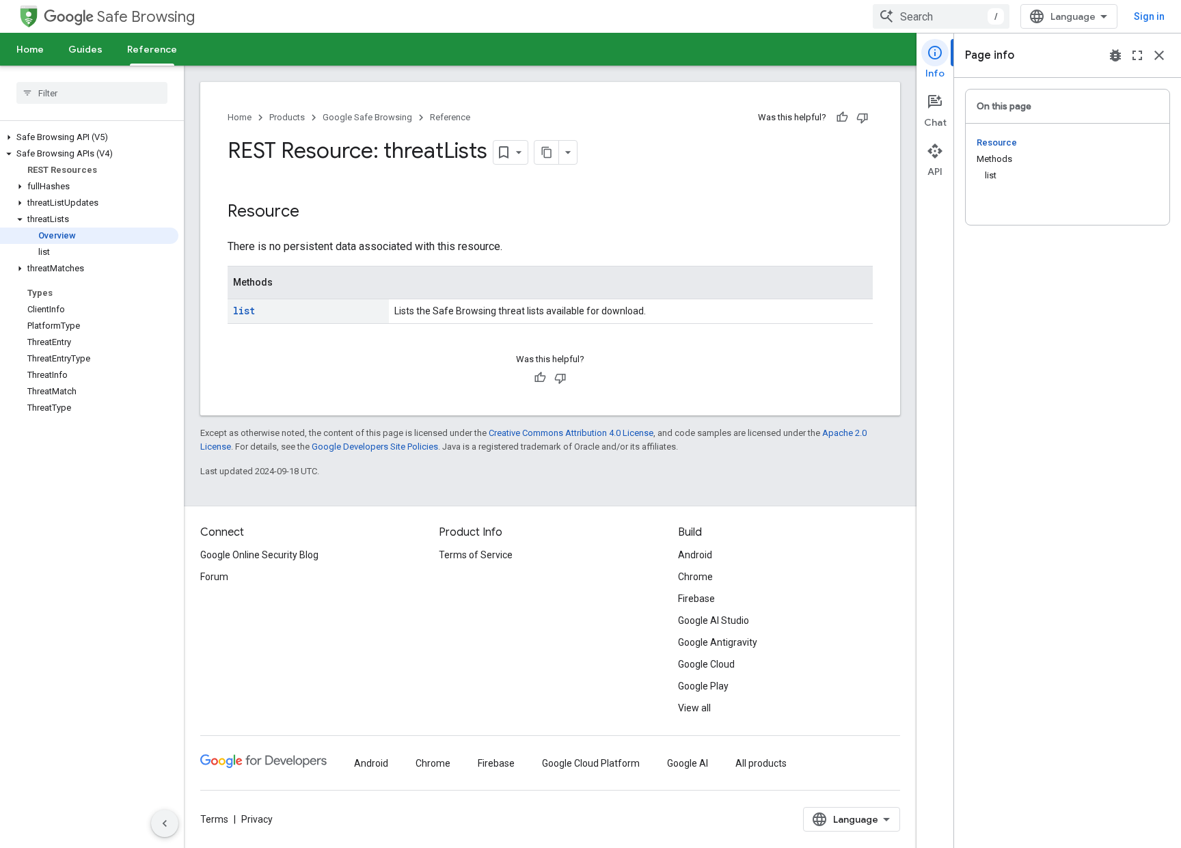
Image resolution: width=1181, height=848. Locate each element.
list (244, 310)
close (1159, 55)
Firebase (696, 598)
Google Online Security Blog (259, 554)
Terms (214, 819)
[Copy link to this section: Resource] (313, 212)
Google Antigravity (717, 642)
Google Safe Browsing (367, 117)
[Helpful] (842, 117)
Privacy (257, 819)
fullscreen (1137, 55)
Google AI (687, 763)
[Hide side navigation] (164, 823)
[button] (89, 137)
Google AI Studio (713, 620)
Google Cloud (706, 664)
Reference (152, 49)
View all (694, 707)
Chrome (695, 576)
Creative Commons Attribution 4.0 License (571, 433)
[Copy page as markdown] (546, 152)
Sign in (1149, 16)
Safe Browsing (146, 17)
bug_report (1115, 55)
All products (761, 763)
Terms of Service (476, 554)
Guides (85, 49)
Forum (214, 576)
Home (30, 49)
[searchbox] (91, 93)
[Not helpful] (862, 117)
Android (695, 554)
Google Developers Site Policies (375, 446)
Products (287, 117)
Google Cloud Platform (591, 763)
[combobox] (941, 16)
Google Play (703, 686)
